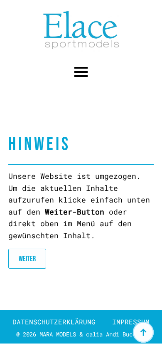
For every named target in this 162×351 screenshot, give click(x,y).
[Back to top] (143, 332)
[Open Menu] (81, 72)
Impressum (131, 321)
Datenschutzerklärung (54, 321)
